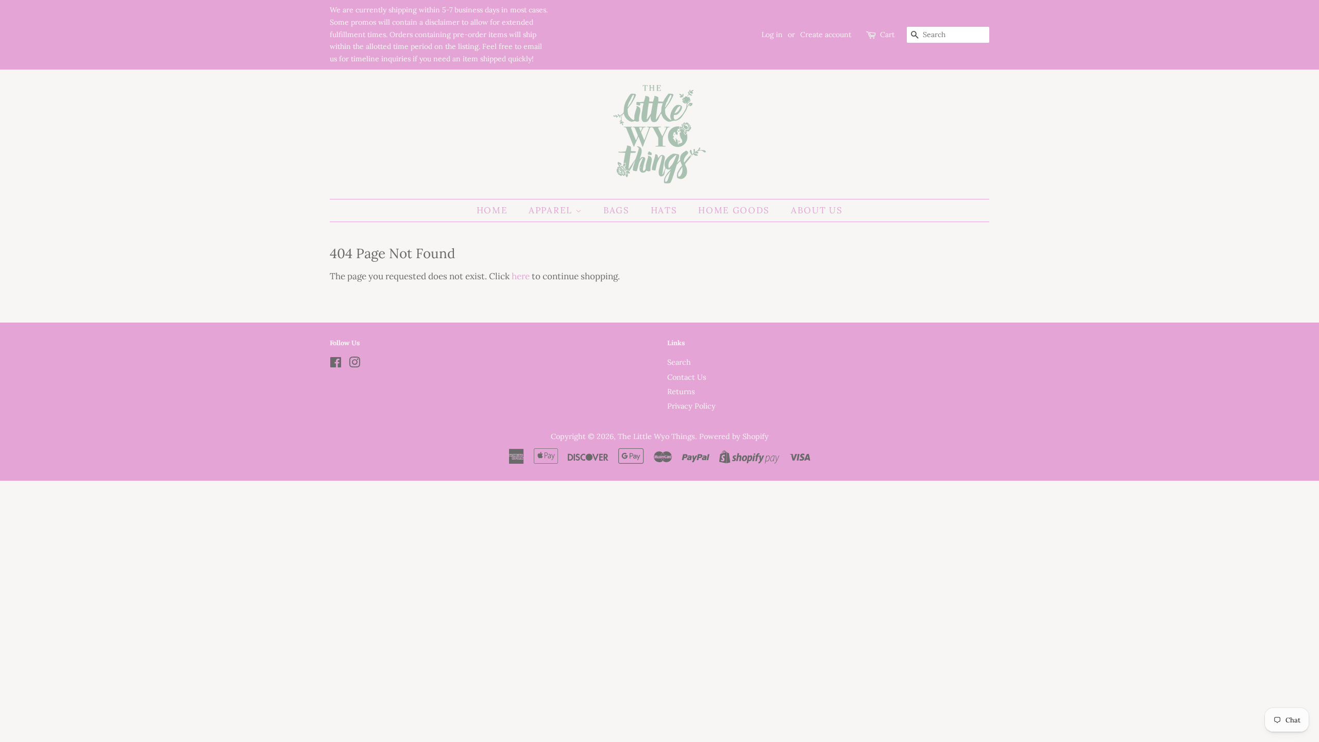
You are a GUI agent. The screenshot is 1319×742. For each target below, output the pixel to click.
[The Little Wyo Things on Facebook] (336, 364)
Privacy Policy (691, 406)
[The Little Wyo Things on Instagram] (354, 364)
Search (679, 362)
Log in (772, 34)
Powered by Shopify (734, 436)
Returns (681, 391)
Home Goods (734, 210)
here (521, 276)
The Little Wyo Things (656, 436)
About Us (817, 210)
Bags (616, 210)
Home (492, 210)
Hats (664, 210)
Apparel (552, 210)
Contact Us (686, 377)
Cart (887, 34)
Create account (825, 34)
